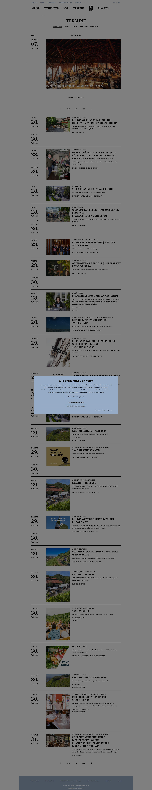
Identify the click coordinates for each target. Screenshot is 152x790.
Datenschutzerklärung (100, 410)
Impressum (109, 410)
